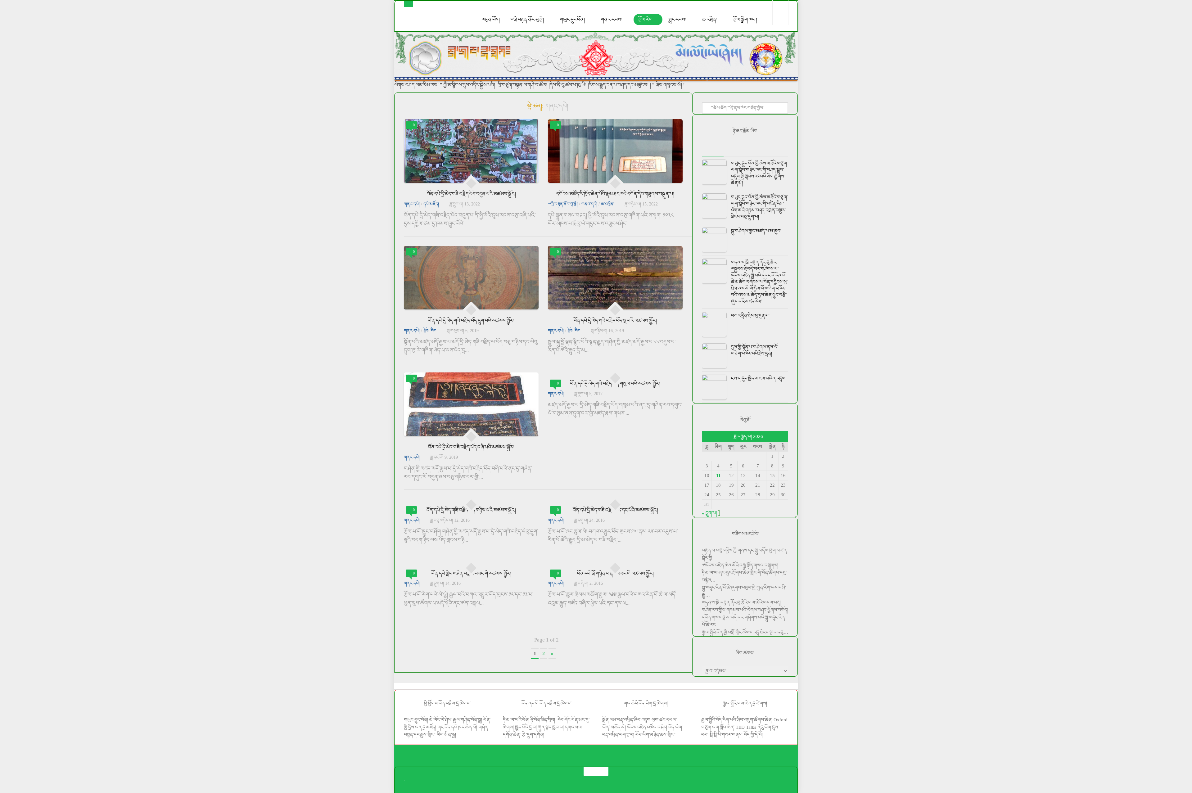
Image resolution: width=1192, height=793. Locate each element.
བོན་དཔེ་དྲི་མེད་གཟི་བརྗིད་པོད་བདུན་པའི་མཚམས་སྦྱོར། (471, 193)
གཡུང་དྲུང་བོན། (572, 19)
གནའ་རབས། (611, 19)
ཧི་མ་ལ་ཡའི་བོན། (517, 719)
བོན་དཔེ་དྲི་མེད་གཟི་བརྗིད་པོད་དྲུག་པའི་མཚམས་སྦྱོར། (471, 320)
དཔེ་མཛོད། (431, 204)
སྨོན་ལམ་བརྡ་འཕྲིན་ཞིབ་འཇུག (626, 719)
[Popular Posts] (734, 150)
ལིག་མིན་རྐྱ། (446, 734)
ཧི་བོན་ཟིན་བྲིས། (543, 719)
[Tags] (777, 150)
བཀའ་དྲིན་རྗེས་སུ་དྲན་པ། (750, 315)
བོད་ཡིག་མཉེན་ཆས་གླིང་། (655, 734)
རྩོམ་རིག (645, 19)
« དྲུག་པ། (709, 513)
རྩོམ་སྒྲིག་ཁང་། (745, 19)
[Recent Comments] (756, 150)
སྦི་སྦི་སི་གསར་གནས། (726, 734)
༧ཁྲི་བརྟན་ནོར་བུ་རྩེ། (527, 19)
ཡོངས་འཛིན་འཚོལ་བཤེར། (647, 727)
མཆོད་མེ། (618, 727)
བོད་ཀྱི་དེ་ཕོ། (753, 734)
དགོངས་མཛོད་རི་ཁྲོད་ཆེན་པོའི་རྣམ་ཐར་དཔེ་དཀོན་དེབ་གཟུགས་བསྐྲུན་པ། (615, 193)
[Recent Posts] (713, 150)
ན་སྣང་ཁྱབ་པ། (552, 727)
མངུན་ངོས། (491, 19)
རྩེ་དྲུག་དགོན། (533, 734)
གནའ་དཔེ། (412, 204)
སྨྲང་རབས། (677, 19)
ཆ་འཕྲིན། (709, 19)
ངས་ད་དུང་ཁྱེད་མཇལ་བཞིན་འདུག (758, 378)
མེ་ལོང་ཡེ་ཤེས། (441, 719)
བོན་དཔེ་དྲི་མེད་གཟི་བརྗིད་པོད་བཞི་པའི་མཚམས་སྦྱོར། (471, 447)
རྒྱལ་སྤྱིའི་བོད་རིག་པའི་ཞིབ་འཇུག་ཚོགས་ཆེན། (736, 719)
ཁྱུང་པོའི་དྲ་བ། (526, 727)
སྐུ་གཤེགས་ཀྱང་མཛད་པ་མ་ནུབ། (756, 230)
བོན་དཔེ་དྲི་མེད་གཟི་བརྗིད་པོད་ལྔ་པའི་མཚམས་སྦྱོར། (615, 320)
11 (718, 475)
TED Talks (746, 727)
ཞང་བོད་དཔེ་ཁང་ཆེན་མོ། (457, 727)
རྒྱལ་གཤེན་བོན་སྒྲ (467, 719)
